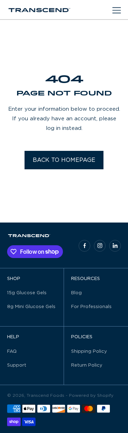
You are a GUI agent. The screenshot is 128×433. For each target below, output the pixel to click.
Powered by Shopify (91, 395)
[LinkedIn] (115, 246)
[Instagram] (100, 246)
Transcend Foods (45, 395)
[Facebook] (84, 246)
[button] (116, 10)
